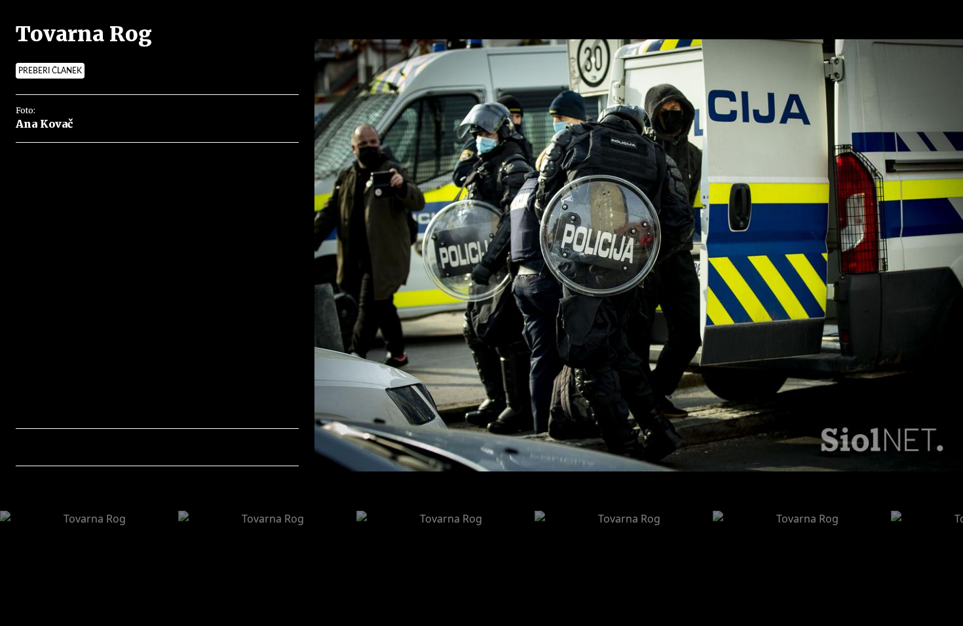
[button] (83, 447)
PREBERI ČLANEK (50, 71)
